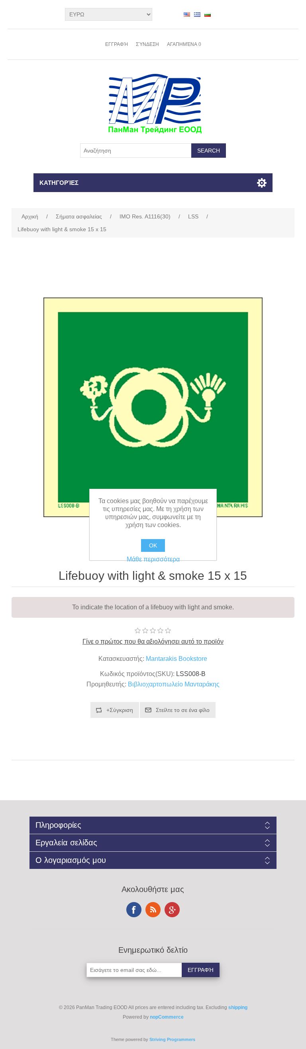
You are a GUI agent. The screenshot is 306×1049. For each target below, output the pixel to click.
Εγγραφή (116, 44)
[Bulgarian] (207, 14)
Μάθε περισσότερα (153, 559)
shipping (237, 1007)
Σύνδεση (147, 44)
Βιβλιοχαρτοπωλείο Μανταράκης (174, 684)
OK (153, 545)
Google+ (172, 909)
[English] (187, 14)
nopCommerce (167, 1017)
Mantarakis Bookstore (176, 658)
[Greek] (197, 14)
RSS (153, 909)
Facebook (133, 909)
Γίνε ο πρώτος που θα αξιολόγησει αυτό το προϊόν (153, 641)
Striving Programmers (172, 1039)
